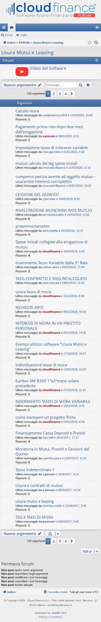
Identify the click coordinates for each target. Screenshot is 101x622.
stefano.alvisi (50, 267)
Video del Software (48, 68)
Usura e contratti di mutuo (39, 485)
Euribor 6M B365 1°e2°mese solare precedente (47, 383)
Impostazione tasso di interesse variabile (52, 147)
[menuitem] (96, 42)
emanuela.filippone (54, 167)
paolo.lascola (50, 282)
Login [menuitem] (98, 28)
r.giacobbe (48, 198)
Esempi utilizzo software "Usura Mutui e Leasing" (51, 346)
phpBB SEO (59, 612)
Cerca (8, 34)
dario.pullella (50, 230)
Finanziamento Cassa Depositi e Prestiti (50, 433)
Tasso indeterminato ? (35, 469)
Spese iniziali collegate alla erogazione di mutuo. (52, 244)
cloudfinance (51, 251)
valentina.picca (51, 458)
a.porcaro (48, 136)
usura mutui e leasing (35, 501)
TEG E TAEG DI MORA (34, 517)
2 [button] (54, 93)
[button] (71, 94)
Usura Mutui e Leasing (27, 52)
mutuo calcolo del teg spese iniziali (46, 163)
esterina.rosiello (52, 505)
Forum (13, 28)
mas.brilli (47, 437)
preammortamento (33, 226)
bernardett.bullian (53, 214)
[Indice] (50, 12)
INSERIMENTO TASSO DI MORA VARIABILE (53, 401)
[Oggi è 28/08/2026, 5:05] (89, 43)
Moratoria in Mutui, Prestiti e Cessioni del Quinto (52, 451)
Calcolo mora (27, 110)
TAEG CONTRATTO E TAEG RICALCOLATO (51, 278)
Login (23, 34)
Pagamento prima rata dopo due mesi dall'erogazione (49, 129)
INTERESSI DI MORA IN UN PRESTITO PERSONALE (48, 326)
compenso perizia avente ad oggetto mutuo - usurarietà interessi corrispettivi (55, 179)
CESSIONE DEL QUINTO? (37, 194)
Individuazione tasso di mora (41, 364)
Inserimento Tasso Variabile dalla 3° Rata (52, 262)
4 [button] (66, 93)
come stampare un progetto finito (46, 417)
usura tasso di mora (33, 291)
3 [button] (60, 93)
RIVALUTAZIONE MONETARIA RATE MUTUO (54, 210)
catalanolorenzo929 (54, 115)
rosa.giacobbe (51, 151)
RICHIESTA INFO (30, 307)
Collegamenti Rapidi (5, 28)
